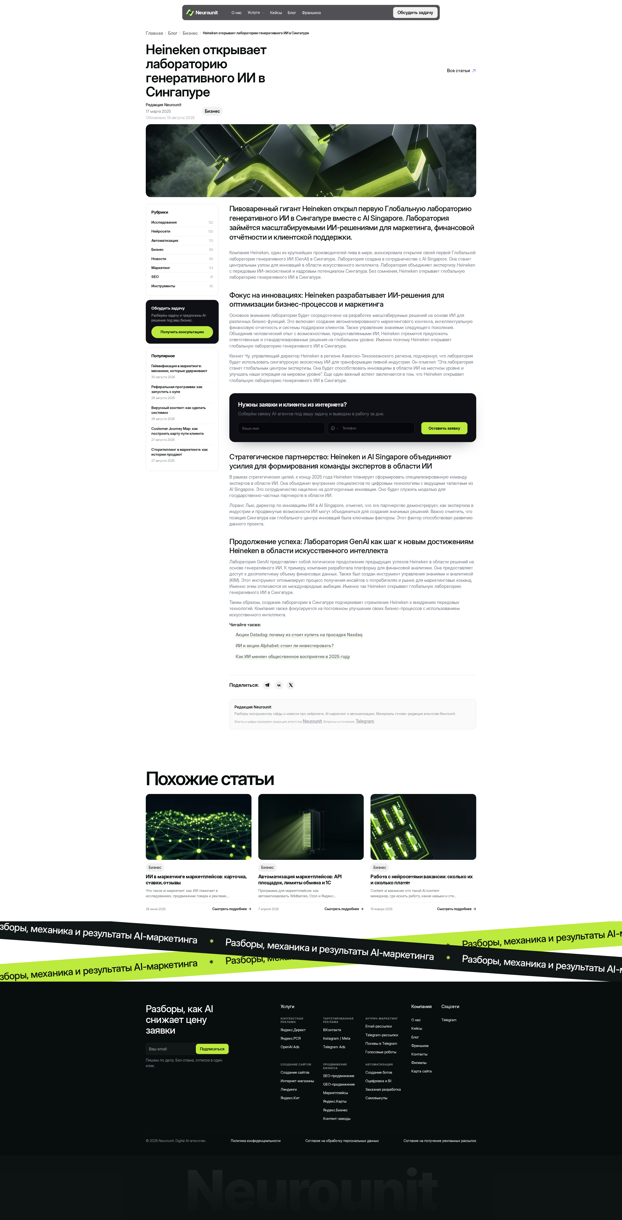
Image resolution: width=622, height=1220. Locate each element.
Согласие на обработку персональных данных (342, 1141)
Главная (154, 33)
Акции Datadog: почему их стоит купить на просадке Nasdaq (299, 634)
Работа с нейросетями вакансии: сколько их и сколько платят (422, 880)
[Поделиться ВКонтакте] (279, 685)
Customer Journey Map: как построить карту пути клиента (177, 431)
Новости (158, 258)
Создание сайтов (296, 1064)
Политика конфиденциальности (256, 1141)
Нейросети (160, 231)
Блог (173, 33)
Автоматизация (164, 240)
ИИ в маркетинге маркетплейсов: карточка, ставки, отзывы (196, 880)
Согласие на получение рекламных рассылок (440, 1141)
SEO (155, 276)
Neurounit (312, 721)
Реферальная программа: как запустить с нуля (176, 389)
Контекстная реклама (292, 1020)
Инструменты (163, 286)
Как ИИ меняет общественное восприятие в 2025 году (293, 656)
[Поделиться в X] (290, 685)
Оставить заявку (444, 428)
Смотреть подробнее (231, 909)
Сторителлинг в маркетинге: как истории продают (179, 452)
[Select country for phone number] (334, 428)
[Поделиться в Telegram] (267, 685)
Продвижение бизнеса (335, 1066)
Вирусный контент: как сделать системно (178, 410)
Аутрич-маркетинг (381, 1018)
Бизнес (190, 33)
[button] (256, 12)
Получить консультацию (182, 332)
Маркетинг (160, 267)
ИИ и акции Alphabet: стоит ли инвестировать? (285, 645)
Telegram (365, 721)
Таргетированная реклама (338, 1020)
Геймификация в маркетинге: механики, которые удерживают (179, 368)
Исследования (164, 222)
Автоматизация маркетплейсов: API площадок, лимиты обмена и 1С (300, 880)
